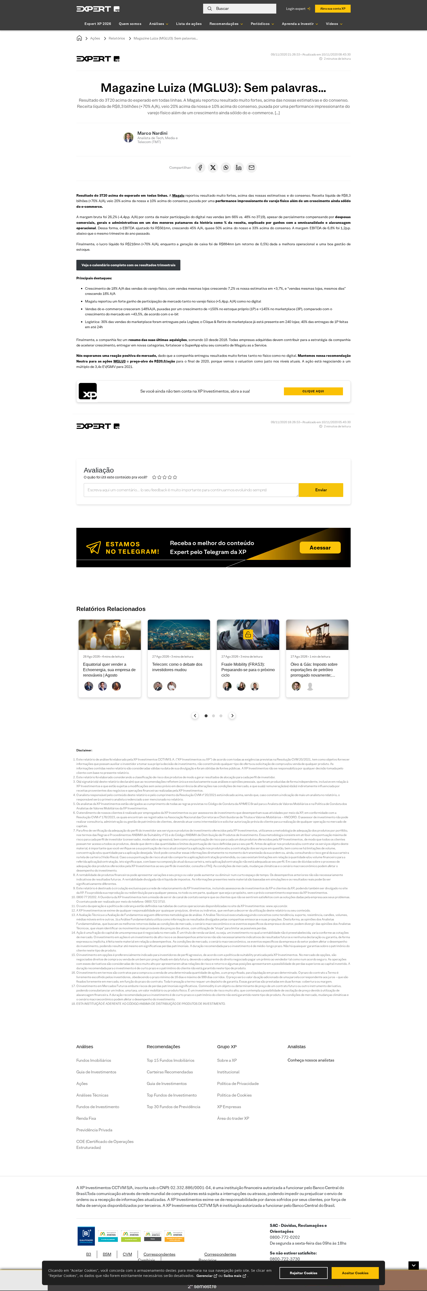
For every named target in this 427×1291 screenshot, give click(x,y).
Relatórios (117, 38)
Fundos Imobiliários (93, 1060)
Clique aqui (313, 391)
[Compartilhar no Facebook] (200, 167)
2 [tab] (213, 715)
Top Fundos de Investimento (172, 1095)
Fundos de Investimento (97, 1106)
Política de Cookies (234, 1095)
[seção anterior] (195, 715)
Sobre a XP (227, 1060)
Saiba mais (232, 1275)
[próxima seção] (232, 715)
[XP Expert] (98, 9)
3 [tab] (220, 715)
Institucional (228, 1072)
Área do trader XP (233, 1118)
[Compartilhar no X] (213, 167)
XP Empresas (229, 1106)
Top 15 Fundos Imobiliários (170, 1060)
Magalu (178, 195)
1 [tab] (206, 715)
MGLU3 (119, 361)
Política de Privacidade (238, 1083)
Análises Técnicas (92, 1095)
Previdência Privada (94, 1130)
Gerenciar (204, 1275)
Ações (95, 38)
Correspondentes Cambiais (156, 1257)
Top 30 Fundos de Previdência (173, 1106)
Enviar (321, 490)
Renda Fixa (86, 1118)
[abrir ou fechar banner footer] (413, 1265)
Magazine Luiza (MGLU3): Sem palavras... (166, 38)
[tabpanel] (109, 658)
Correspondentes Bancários (217, 1257)
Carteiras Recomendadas (170, 1072)
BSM (107, 1254)
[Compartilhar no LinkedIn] (239, 167)
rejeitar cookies (303, 1273)
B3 (88, 1254)
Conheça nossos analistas (311, 1060)
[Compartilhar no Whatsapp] (226, 167)
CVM (127, 1254)
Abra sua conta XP (332, 8)
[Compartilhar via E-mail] (251, 167)
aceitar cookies (355, 1273)
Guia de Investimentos (96, 1072)
